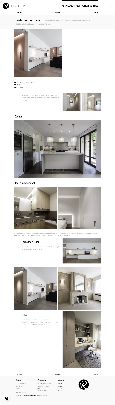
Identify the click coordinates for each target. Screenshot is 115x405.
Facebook (60, 384)
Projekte (57, 12)
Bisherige (19, 12)
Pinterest (60, 388)
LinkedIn (60, 390)
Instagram (60, 386)
